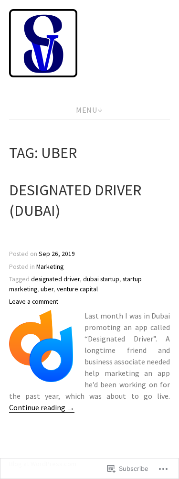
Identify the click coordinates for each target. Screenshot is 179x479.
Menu (86, 110)
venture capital (77, 289)
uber (47, 289)
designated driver (55, 279)
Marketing (49, 267)
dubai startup (101, 279)
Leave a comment (33, 302)
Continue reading (41, 408)
